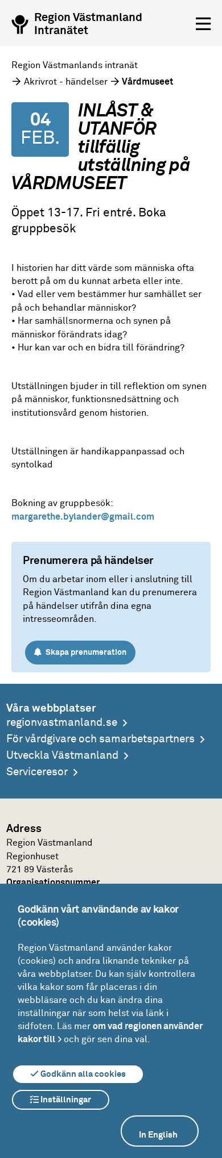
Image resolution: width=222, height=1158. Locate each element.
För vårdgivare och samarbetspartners (100, 739)
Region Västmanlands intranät (74, 65)
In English (158, 1135)
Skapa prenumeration (85, 653)
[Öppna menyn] (203, 24)
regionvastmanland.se (61, 722)
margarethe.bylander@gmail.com (82, 516)
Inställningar (65, 1100)
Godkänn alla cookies (82, 1074)
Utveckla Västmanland (62, 755)
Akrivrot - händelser (66, 81)
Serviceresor (37, 772)
